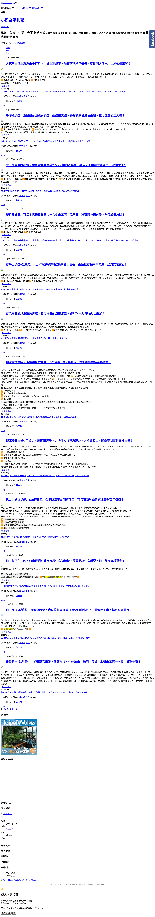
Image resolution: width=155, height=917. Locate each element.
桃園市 (19, 101)
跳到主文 (5, 27)
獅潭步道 (22, 417)
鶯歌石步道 (13, 692)
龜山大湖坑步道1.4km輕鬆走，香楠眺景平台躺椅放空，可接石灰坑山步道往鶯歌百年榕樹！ (65, 499)
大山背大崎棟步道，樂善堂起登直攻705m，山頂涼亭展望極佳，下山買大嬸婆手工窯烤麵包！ (66, 165)
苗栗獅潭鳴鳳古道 (35, 476)
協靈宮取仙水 (84, 638)
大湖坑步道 (6, 537)
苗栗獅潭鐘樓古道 (43, 417)
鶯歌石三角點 (81, 692)
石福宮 (36, 289)
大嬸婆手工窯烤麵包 (70, 191)
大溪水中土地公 (50, 92)
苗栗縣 (19, 348)
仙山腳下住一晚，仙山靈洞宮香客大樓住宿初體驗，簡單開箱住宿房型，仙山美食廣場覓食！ (65, 560)
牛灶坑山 (46, 692)
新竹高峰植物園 (48, 240)
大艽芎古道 (15, 92)
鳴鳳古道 (14, 476)
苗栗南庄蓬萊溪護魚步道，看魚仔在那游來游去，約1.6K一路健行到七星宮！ (55, 313)
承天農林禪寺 (69, 692)
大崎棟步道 (22, 191)
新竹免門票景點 (121, 240)
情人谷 (78, 476)
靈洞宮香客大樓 (26, 586)
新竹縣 (19, 200)
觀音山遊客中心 (19, 141)
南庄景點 (5, 338)
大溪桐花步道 (101, 92)
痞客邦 (22, 96)
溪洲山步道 (25, 92)
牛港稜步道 (31, 141)
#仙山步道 (24, 638)
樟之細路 (5, 476)
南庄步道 (63, 338)
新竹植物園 (133, 240)
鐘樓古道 (31, 417)
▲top (3, 105)
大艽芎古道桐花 (79, 92)
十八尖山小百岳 (63, 240)
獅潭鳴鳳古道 (49, 476)
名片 (8, 53)
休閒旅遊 (21, 43)
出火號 (87, 141)
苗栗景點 (5, 417)
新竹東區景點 (108, 240)
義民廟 (71, 476)
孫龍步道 (22, 692)
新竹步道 (85, 240)
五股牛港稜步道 (60, 141)
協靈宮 (54, 638)
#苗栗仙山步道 (36, 638)
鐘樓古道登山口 (71, 417)
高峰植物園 (23, 240)
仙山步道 (48, 586)
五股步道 (71, 141)
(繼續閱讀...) (6, 86)
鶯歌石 (4, 692)
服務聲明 (100, 884)
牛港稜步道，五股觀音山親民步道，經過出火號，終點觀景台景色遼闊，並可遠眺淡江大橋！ (65, 115)
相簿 (8, 48)
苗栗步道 (14, 338)
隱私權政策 (91, 884)
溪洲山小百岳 (37, 92)
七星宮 (56, 338)
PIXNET (59, 884)
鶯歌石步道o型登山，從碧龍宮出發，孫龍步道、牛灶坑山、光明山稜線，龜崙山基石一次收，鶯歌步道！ (73, 661)
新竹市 (19, 250)
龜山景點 (16, 537)
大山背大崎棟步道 (9, 191)
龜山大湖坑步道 (40, 537)
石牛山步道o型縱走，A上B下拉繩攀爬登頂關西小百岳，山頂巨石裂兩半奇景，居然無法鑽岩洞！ (68, 264)
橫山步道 (57, 191)
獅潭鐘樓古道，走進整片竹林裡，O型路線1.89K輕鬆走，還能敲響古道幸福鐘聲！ (58, 362)
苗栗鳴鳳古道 (62, 476)
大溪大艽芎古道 (65, 92)
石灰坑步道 (64, 537)
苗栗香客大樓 (71, 586)
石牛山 (42, 289)
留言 (28, 96)
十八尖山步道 (35, 240)
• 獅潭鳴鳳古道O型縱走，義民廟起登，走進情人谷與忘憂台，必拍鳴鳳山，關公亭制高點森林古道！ (47, 402)
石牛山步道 (15, 289)
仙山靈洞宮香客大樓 (10, 586)
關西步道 (62, 289)
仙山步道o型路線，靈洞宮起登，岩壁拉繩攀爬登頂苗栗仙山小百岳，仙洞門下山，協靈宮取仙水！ (69, 610)
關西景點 (5, 289)
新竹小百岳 (75, 240)
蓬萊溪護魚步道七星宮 (42, 338)
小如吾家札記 (12, 20)
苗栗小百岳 (15, 638)
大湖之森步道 (26, 537)
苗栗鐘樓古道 (58, 417)
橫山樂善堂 (47, 191)
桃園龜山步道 (53, 537)
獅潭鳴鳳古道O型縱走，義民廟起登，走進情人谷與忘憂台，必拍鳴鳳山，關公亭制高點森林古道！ (69, 440)
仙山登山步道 (59, 586)
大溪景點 (5, 92)
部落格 (9, 51)
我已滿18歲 (6, 913)
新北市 (19, 151)
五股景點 (80, 141)
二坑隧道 (37, 692)
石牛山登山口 (26, 289)
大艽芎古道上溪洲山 (116, 92)
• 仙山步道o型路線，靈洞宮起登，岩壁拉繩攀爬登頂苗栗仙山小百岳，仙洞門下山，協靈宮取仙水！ (47, 464)
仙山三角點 (73, 638)
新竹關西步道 (73, 289)
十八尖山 (5, 240)
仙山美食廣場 (83, 586)
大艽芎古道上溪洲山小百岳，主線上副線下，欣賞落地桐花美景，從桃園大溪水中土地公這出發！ (68, 63)
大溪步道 (90, 92)
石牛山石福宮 (52, 289)
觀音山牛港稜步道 (44, 141)
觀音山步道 (6, 141)
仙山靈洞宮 (39, 586)
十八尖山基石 (95, 240)
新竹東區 (14, 240)
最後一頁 (13, 709)
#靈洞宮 (46, 638)
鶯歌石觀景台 (57, 692)
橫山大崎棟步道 (35, 191)
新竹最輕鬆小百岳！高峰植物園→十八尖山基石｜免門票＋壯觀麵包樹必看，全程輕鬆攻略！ (65, 214)
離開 (14, 913)
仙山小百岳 (62, 638)
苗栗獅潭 (22, 476)
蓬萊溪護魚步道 (25, 338)
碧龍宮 (30, 692)
